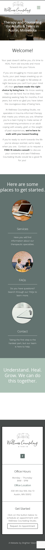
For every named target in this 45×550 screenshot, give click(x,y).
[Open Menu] (38, 8)
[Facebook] (22, 456)
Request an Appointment (22, 526)
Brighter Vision (29, 543)
